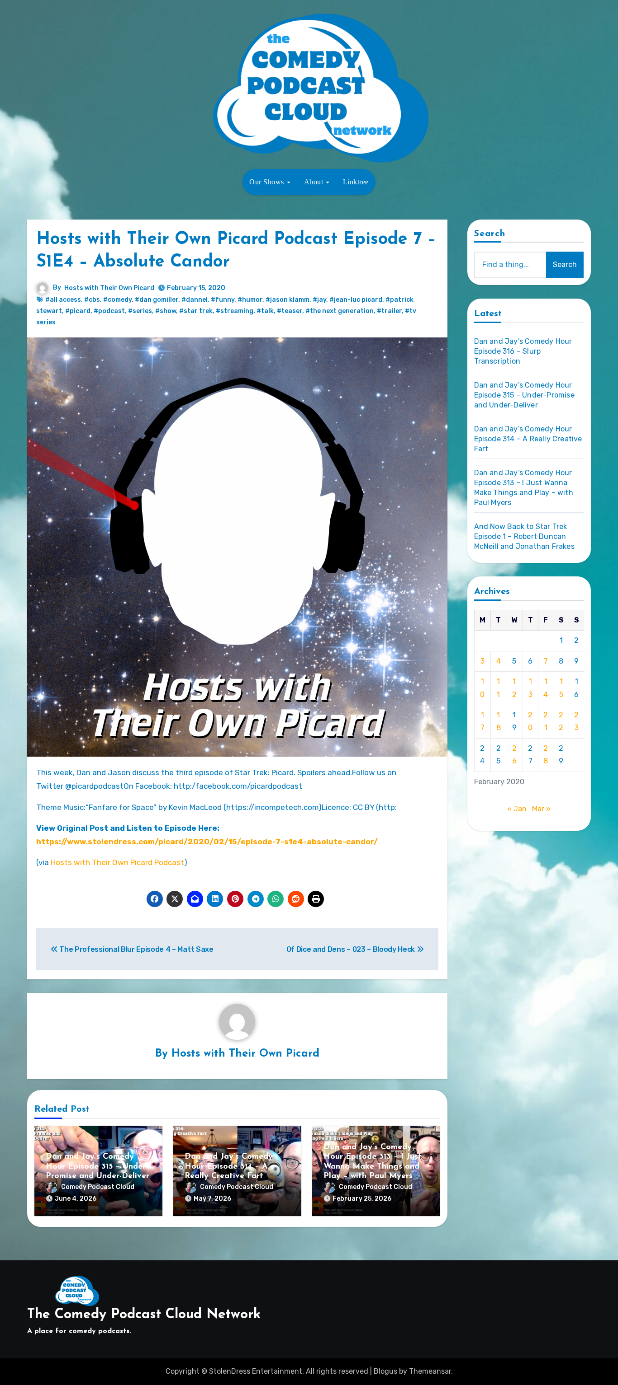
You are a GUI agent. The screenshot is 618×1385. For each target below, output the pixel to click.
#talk (265, 311)
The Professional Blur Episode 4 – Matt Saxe (136, 949)
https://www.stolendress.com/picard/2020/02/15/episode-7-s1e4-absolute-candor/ (207, 841)
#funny (222, 300)
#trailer (389, 311)
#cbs (92, 300)
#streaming (234, 311)
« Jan (517, 809)
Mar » (541, 809)
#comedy (117, 300)
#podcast (109, 311)
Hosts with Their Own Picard (109, 288)
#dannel (194, 300)
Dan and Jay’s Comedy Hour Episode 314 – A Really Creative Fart (229, 1166)
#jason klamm (287, 300)
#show (165, 311)
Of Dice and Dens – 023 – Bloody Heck (351, 949)
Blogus (385, 1371)
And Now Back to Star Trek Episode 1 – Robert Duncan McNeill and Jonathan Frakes (524, 536)
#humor (250, 300)
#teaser (289, 311)
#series (140, 311)
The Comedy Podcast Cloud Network (144, 1315)
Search (490, 234)
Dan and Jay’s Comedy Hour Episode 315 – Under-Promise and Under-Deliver (97, 1166)
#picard (77, 311)
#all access (63, 300)
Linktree (356, 182)
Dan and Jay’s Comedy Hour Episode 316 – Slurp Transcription (523, 351)
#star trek (196, 311)
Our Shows (267, 182)
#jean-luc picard (355, 300)
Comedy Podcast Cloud (97, 1187)
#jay (319, 300)
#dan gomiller (156, 300)
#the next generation (339, 311)
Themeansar (430, 1371)
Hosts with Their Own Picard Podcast (117, 862)
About (314, 182)
